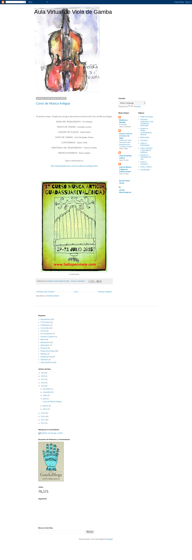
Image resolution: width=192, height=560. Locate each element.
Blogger (110, 539)
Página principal (146, 117)
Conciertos (44, 328)
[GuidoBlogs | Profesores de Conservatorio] (51, 481)
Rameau (43, 354)
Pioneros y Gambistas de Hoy (145, 157)
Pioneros (43, 348)
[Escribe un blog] (92, 281)
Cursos (43, 331)
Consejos (144, 140)
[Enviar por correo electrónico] (89, 281)
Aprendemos (45, 319)
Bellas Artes (144, 137)
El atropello (123, 124)
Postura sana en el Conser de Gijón (125, 136)
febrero (46, 406)
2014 (43, 413)
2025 (43, 373)
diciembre (47, 389)
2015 (43, 386)
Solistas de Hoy (46, 357)
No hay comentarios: (78, 281)
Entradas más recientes (46, 292)
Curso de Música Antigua (53, 103)
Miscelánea (44, 342)
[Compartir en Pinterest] (100, 281)
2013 (43, 417)
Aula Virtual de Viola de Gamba (73, 12)
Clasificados (145, 170)
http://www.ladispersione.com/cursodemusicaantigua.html (74, 166)
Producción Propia (47, 351)
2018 (43, 376)
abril (45, 399)
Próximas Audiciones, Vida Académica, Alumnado (146, 123)
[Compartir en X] (95, 281)
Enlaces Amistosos (144, 163)
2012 (43, 420)
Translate (137, 107)
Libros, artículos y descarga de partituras (146, 150)
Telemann (44, 360)
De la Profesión (46, 334)
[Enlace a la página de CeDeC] (50, 433)
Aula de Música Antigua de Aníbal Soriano (125, 169)
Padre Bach (44, 345)
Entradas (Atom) (53, 296)
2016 (43, 383)
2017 (43, 379)
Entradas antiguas (105, 292)
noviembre (47, 392)
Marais (43, 339)
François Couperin (47, 337)
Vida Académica (46, 362)
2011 (43, 423)
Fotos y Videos (146, 167)
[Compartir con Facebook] (97, 281)
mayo (45, 395)
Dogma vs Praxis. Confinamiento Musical (146, 132)
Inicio (76, 292)
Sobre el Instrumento (144, 144)
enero (45, 409)
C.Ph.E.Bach (45, 322)
